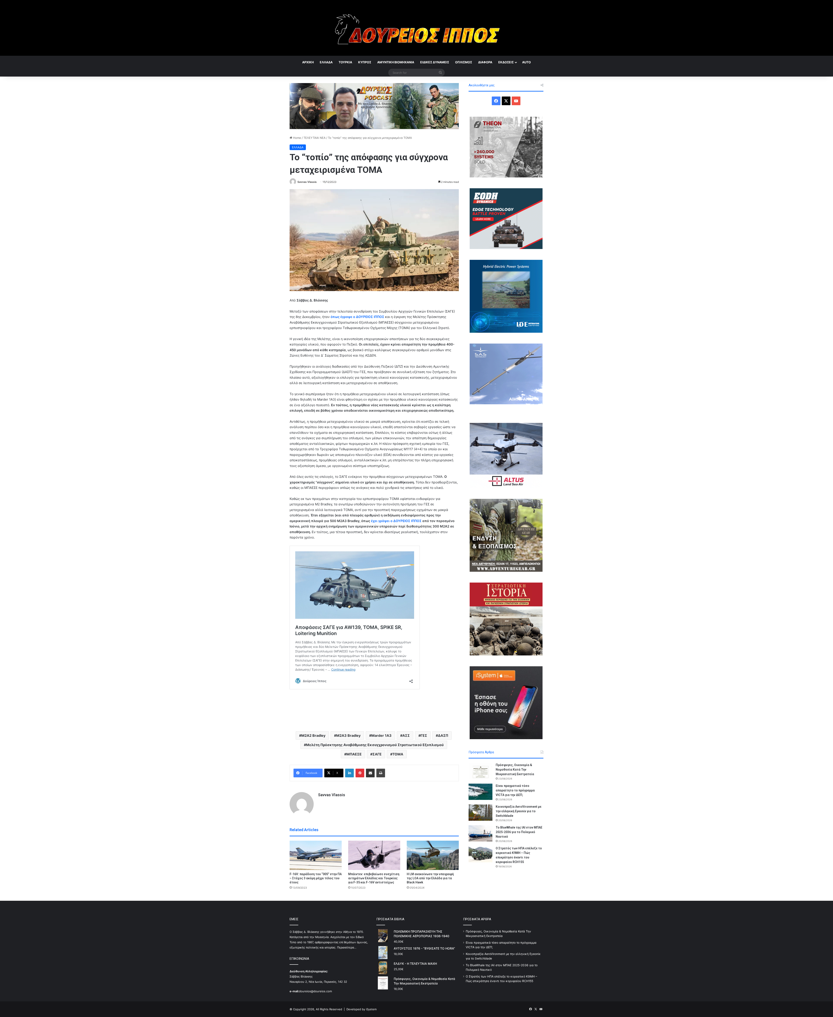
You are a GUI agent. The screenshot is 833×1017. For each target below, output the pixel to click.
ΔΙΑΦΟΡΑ (485, 62)
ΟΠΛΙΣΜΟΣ (463, 62)
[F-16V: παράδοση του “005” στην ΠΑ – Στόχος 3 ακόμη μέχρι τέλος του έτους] (316, 855)
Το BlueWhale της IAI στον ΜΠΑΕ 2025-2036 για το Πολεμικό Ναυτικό (519, 832)
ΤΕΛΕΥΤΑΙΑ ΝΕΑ (314, 137)
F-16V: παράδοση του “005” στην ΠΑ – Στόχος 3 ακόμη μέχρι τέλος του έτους (316, 878)
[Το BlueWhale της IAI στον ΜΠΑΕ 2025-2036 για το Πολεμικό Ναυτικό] (480, 833)
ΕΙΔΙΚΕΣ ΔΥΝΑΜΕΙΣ (434, 62)
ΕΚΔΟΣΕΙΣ (506, 62)
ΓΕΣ (424, 735)
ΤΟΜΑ (397, 754)
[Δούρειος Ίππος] (416, 28)
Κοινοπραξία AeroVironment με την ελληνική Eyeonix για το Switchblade (518, 811)
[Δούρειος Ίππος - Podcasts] (374, 105)
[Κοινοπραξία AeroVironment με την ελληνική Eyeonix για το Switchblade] (480, 812)
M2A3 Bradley (348, 735)
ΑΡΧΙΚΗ (308, 62)
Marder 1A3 (381, 735)
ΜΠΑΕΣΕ (354, 754)
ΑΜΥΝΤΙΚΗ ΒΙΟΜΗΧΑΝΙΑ (395, 62)
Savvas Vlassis (307, 181)
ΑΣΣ (406, 735)
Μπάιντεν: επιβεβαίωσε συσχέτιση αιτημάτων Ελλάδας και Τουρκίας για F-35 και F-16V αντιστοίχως (373, 878)
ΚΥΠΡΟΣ (364, 62)
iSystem (371, 1009)
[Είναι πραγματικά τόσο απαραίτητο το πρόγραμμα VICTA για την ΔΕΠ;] (480, 792)
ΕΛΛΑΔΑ (326, 62)
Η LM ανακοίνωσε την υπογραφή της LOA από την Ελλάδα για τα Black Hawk (430, 878)
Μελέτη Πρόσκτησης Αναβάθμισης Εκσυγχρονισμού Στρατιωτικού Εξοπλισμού (375, 745)
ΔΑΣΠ (443, 735)
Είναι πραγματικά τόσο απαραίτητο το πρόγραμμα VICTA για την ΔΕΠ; (515, 790)
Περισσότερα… (346, 947)
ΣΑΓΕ (377, 754)
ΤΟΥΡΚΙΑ (345, 62)
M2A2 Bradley (313, 735)
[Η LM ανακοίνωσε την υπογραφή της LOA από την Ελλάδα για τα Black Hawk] (433, 855)
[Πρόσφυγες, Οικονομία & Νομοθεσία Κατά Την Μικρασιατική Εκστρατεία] (480, 771)
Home (296, 137)
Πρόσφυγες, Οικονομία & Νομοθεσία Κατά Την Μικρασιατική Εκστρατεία (515, 769)
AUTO (526, 62)
